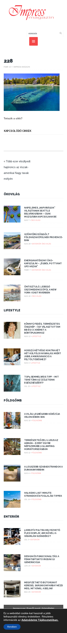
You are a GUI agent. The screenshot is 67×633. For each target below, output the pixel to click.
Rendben (12, 627)
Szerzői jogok (33, 608)
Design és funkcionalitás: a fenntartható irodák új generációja (41, 559)
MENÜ (33, 41)
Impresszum (19, 608)
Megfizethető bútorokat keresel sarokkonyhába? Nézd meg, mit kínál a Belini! (43, 585)
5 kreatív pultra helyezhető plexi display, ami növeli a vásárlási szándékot (42, 533)
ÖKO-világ (35, 220)
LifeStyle (12, 310)
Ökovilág (12, 194)
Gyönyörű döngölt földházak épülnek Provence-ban (43, 237)
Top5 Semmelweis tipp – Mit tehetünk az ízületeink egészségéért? (41, 379)
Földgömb (13, 400)
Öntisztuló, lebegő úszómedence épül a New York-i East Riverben (40, 289)
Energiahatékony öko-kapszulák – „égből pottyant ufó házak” (43, 263)
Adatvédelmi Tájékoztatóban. (39, 619)
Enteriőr (36, 244)
